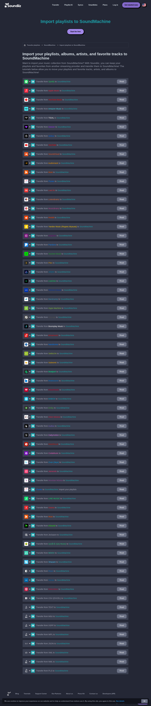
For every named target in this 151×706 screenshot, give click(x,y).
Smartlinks (92, 5)
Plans (105, 5)
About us (69, 694)
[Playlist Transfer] (13, 5)
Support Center (41, 694)
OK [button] (144, 701)
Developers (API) (109, 694)
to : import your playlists (56, 489)
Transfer (55, 5)
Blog (17, 694)
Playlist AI (68, 5)
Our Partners (56, 694)
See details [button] (120, 701)
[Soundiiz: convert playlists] (9, 694)
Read (122, 81)
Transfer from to (53, 81)
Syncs (80, 5)
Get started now (131, 5)
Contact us (93, 694)
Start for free (75, 31)
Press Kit (81, 694)
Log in (115, 5)
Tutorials (27, 694)
